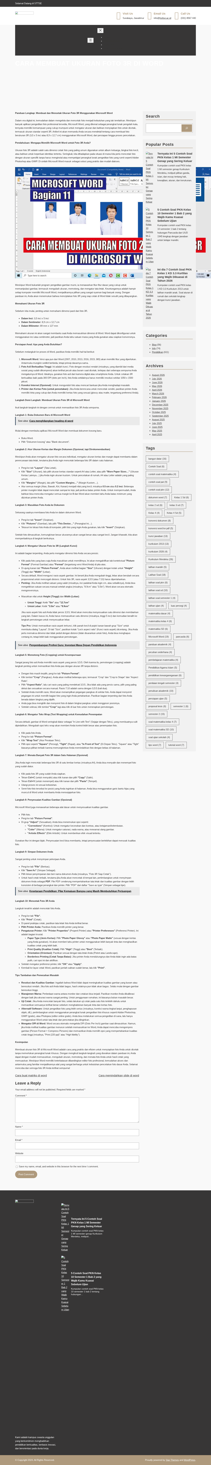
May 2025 (157, 430)
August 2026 (158, 375)
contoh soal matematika (162, 474)
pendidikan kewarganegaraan (164, 675)
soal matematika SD (161, 729)
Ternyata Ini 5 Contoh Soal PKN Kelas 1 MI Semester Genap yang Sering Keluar (174, 157)
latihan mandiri (157, 567)
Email (18, 1140)
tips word (154, 745)
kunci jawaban (158, 536)
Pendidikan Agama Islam (162, 667)
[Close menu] (100, 30)
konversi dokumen (159, 520)
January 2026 (159, 401)
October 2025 (159, 412)
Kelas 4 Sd (174, 513)
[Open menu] (90, 40)
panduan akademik (159, 644)
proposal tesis (157, 706)
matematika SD (158, 629)
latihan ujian (156, 605)
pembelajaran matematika (163, 660)
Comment (21, 1095)
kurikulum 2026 (157, 551)
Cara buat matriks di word (31, 1075)
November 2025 (160, 408)
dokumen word (157, 497)
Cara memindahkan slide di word (119, 1075)
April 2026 (157, 390)
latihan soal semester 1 (161, 598)
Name (19, 1126)
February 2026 (159, 397)
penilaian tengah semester (163, 683)
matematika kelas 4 (160, 621)
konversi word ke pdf (160, 528)
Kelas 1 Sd (181, 497)
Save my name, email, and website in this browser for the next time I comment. (58, 1166)
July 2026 (157, 378)
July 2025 (157, 423)
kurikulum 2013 (158, 543)
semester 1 (180, 706)
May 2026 (157, 386)
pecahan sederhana (160, 652)
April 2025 (157, 434)
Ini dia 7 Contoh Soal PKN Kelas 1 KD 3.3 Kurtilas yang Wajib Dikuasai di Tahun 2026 (174, 275)
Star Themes (172, 1460)
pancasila (182, 636)
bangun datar (157, 458)
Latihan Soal (157, 574)
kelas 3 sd (177, 505)
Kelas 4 (154, 513)
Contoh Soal (156, 466)
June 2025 (157, 427)
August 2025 (158, 419)
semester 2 (156, 714)
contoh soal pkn (158, 489)
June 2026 (157, 382)
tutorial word (176, 745)
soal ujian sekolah (159, 737)
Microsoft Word (158, 636)
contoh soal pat (157, 482)
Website (19, 1153)
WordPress (189, 1460)
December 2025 (160, 404)
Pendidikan (157, 352)
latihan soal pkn (158, 582)
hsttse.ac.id (165, 18)
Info (154, 348)
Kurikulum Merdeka (160, 559)
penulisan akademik (160, 690)
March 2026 (158, 393)
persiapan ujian (157, 698)
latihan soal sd (158, 590)
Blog (154, 344)
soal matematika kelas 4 (162, 721)
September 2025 (160, 416)
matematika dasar (159, 613)
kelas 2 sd (155, 505)
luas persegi (179, 605)
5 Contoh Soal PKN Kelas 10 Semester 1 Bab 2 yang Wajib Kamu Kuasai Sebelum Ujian (174, 215)
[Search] (186, 128)
